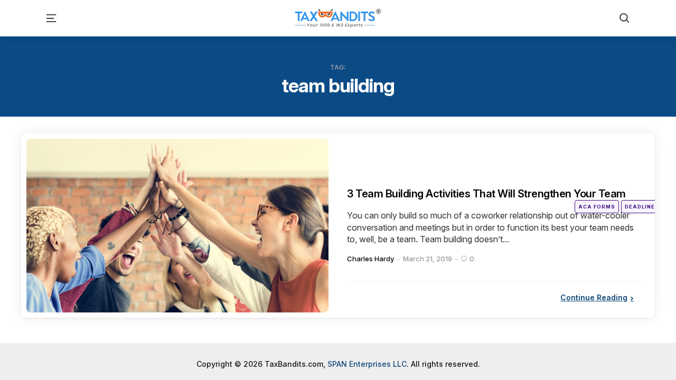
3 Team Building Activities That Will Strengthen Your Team (491, 200)
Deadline (640, 207)
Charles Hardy (370, 274)
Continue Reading (593, 312)
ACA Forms (596, 207)
